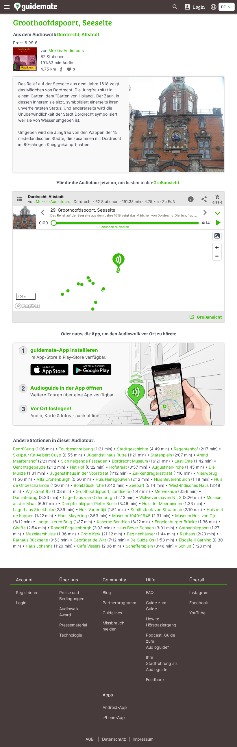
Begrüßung (23, 448)
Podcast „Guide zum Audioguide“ (160, 641)
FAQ (150, 592)
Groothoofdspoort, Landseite (103, 491)
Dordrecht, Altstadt (78, 34)
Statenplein (161, 454)
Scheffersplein (139, 545)
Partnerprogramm (119, 602)
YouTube (197, 612)
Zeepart (136, 485)
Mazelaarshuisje (41, 533)
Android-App (115, 707)
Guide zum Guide (156, 605)
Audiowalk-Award (69, 611)
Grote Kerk (91, 533)
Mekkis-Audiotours (66, 50)
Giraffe (19, 527)
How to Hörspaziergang (161, 621)
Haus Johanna (39, 545)
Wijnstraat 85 (38, 491)
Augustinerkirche (168, 467)
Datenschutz (114, 739)
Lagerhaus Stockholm (33, 509)
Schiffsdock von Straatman (156, 509)
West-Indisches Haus (189, 485)
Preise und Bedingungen (71, 595)
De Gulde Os (142, 539)
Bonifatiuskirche (89, 485)
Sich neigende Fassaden (84, 460)
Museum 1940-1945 (131, 515)
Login (21, 602)
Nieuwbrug (207, 473)
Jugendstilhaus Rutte (107, 454)
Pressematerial (73, 624)
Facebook (198, 602)
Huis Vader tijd (92, 509)
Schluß (184, 545)
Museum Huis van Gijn (195, 515)
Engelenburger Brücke (176, 521)
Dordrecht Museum (130, 460)
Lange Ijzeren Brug (54, 521)
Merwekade (166, 491)
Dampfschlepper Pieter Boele (89, 503)
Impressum (143, 739)
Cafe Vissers (89, 545)
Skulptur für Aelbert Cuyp (37, 454)
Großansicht (166, 182)
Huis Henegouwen (113, 479)
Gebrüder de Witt (89, 539)
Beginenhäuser (141, 533)
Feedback (155, 679)
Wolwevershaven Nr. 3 (160, 497)
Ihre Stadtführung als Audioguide (161, 663)
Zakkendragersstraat (152, 473)
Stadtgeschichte (132, 448)
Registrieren (27, 592)
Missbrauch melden (113, 625)
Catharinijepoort (194, 527)
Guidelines (112, 612)
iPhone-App (114, 717)
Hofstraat (118, 467)
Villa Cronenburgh (53, 479)
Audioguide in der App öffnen (66, 388)
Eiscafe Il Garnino (195, 539)
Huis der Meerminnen (162, 503)
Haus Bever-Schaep (135, 527)
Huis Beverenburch (172, 479)
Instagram (198, 592)
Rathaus (187, 533)
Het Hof (77, 467)
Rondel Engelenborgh (71, 527)
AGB (90, 739)
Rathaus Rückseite (30, 539)
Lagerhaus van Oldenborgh (89, 497)
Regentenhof (186, 448)
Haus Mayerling (72, 515)
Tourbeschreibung (76, 448)
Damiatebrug (25, 497)
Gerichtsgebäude (29, 467)
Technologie (70, 635)
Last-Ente (184, 460)
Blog (107, 592)
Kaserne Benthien (113, 521)
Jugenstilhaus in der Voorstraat (79, 473)
